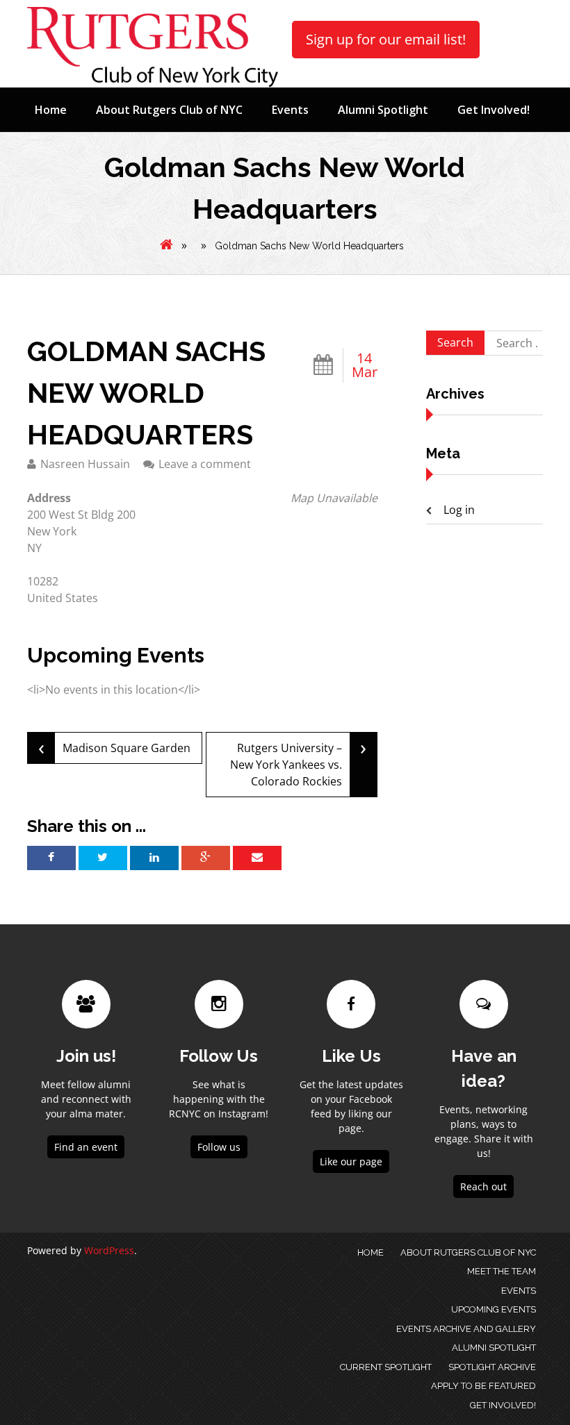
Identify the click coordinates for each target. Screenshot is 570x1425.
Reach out (483, 1186)
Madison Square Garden (114, 747)
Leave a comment (204, 464)
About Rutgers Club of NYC (169, 109)
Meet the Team (501, 1271)
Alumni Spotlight (383, 109)
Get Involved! (493, 109)
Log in (459, 509)
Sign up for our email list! (386, 39)
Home (51, 109)
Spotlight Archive (492, 1367)
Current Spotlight (386, 1367)
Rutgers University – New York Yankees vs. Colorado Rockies (298, 761)
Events (290, 109)
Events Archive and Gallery (466, 1329)
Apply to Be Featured (483, 1386)
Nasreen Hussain (85, 464)
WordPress (109, 1250)
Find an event (85, 1146)
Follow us (219, 1146)
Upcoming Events (493, 1309)
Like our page (351, 1161)
